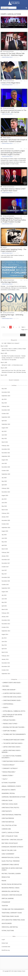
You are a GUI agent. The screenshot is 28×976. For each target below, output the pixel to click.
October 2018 (5, 524)
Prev (3, 327)
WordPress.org (6, 950)
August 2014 (5, 634)
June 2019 (4, 502)
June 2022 (4, 435)
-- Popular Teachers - (6, 137)
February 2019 (5, 513)
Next (23, 327)
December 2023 (6, 410)
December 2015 (6, 577)
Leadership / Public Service (10, 864)
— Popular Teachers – (9, 720)
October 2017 (5, 566)
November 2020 (6, 467)
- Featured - (4, 247)
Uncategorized (7, 923)
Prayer (4, 880)
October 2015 (5, 584)
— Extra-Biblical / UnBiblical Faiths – (14, 711)
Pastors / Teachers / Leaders (11, 873)
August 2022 (5, 427)
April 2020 (4, 484)
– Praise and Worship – (9, 689)
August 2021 (5, 459)
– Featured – (6, 686)
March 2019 (5, 509)
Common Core (6, 829)
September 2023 (6, 417)
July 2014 (4, 638)
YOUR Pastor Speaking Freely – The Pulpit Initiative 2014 (13, 250)
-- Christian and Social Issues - (8, 80)
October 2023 (5, 413)
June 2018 (4, 538)
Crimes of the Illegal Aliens (10, 83)
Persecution (6, 877)
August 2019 (5, 495)
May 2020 (4, 481)
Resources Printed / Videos (10, 887)
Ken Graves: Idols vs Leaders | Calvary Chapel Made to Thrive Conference (14, 349)
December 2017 (6, 559)
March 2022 (5, 442)
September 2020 (6, 474)
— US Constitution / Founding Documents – (11, 756)
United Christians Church (7, 57)
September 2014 (6, 630)
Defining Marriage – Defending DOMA (12, 316)
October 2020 (5, 470)
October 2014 (5, 627)
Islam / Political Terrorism (11, 861)
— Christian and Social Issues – (12, 697)
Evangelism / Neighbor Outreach (12, 846)
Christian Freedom (8, 818)
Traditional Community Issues (12, 912)
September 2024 (6, 395)
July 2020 (4, 477)
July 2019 (4, 499)
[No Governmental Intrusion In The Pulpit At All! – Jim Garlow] (14, 97)
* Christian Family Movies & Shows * (13, 761)
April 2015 (4, 606)
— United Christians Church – (11, 747)
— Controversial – (8, 704)
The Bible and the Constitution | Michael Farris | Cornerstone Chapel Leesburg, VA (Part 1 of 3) (13, 25)
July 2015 (4, 595)
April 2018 (4, 545)
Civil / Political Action (9, 825)
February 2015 (5, 613)
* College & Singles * (8, 765)
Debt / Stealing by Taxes (10, 836)
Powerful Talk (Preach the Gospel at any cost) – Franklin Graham (14, 140)
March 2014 (5, 652)
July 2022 (4, 431)
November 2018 (6, 520)
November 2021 (6, 452)
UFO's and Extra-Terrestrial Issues (13, 920)
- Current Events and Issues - (8, 51)
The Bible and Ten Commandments (13, 909)
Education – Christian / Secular (12, 839)
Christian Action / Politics (10, 807)
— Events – (5, 707)
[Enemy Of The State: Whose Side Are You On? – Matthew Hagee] (14, 41)
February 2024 (5, 406)
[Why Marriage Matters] (14, 269)
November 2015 (6, 581)
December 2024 (6, 392)
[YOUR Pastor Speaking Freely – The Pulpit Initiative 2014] (14, 236)
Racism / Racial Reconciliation (12, 884)
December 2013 (6, 663)
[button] (26, 8)
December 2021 (6, 449)
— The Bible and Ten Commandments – (14, 735)
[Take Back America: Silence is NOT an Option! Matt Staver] (14, 176)
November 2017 (6, 563)
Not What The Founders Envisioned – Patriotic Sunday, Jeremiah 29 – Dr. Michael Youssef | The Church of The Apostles (14, 357)
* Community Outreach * (10, 768)
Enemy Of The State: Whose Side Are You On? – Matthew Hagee (12, 54)
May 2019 (4, 506)
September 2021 (6, 456)
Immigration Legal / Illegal (10, 857)
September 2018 (6, 527)
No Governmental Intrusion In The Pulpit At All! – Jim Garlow (13, 111)
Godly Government (8, 854)
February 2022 (5, 445)
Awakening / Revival (8, 793)
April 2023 (4, 420)
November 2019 (6, 492)
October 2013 (5, 670)
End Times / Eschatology (10, 843)
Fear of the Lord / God (9, 850)
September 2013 (6, 673)
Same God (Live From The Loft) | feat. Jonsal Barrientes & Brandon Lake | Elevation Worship (14, 371)
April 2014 (4, 648)
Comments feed (6, 946)
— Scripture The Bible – (9, 730)
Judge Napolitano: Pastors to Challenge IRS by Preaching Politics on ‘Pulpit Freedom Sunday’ (13, 220)
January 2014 (5, 659)
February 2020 (5, 488)
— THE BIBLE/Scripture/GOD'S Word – (13, 739)
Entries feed (5, 943)
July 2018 (4, 534)
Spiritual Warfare (8, 898)
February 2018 (5, 552)
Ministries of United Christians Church (12, 869)
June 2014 (4, 641)
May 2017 (4, 573)
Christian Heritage (8, 822)
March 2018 (5, 549)
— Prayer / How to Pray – (10, 723)
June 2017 (4, 570)
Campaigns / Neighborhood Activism (13, 797)
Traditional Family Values (10, 916)
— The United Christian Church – (12, 743)
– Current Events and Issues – (11, 682)
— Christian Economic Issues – (11, 700)
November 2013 (6, 666)
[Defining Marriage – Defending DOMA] (14, 302)
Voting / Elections (8, 930)
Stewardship (6, 902)
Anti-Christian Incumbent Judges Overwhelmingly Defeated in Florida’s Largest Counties (13, 153)
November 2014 (6, 623)
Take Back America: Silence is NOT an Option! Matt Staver (13, 190)
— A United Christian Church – (12, 693)
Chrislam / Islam (7, 800)
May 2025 (4, 388)
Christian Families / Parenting (11, 814)
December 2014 (6, 620)
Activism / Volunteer (9, 782)
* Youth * (5, 779)
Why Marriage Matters (9, 282)
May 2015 (4, 602)
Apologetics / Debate (9, 789)
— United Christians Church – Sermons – (11, 751)
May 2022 (4, 438)
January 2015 (5, 616)
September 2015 (6, 588)
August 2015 (5, 591)
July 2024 (4, 399)
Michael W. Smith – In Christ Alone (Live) (12, 365)
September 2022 (6, 424)
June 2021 (4, 463)
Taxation (5, 905)
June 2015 (4, 598)
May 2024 (4, 402)
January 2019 (5, 516)
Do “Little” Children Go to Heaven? (10, 343)
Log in (3, 939)
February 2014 (5, 655)
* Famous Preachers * (9, 772)
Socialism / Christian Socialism (12, 895)
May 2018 (4, 541)
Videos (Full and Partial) (10, 927)
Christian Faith (7, 811)
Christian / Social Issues (10, 804)
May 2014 (4, 645)
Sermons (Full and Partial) (10, 891)
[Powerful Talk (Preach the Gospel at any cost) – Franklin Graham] (14, 127)
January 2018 (5, 556)
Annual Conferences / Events (11, 786)
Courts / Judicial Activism (10, 832)
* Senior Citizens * (7, 775)
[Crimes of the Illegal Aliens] (14, 70)
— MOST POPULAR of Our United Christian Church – (12, 715)
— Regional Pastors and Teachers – (13, 727)
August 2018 (5, 531)
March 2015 (5, 609)
